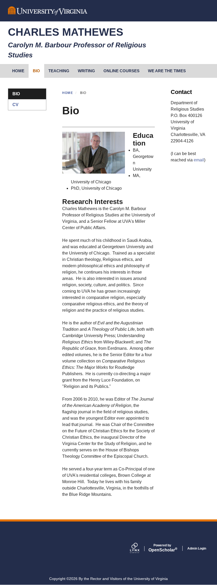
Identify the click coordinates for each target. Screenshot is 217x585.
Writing (86, 71)
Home (67, 93)
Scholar (162, 548)
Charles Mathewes (65, 32)
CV (15, 104)
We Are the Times (167, 71)
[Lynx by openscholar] (139, 548)
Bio (36, 71)
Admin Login (196, 548)
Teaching (58, 71)
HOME (18, 71)
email (199, 160)
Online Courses (121, 71)
